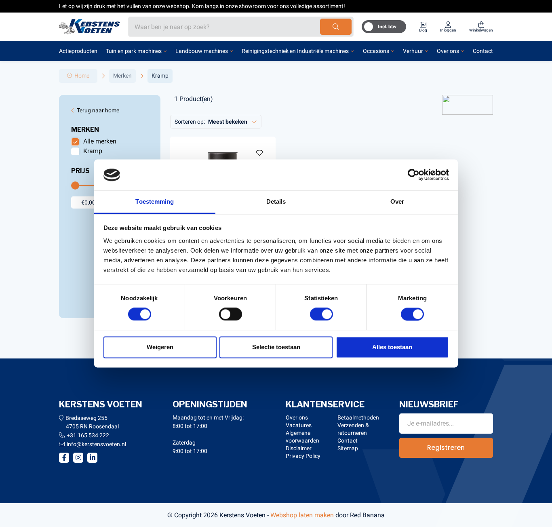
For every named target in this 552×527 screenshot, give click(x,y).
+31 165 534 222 (88, 435)
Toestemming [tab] (154, 201)
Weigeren (160, 347)
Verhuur (413, 51)
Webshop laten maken (302, 515)
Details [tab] (276, 201)
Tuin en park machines (134, 51)
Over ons (448, 51)
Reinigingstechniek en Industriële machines (295, 51)
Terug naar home (98, 110)
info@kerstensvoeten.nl (96, 444)
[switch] (230, 314)
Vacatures (299, 425)
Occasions (376, 51)
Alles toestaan (392, 347)
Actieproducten (78, 51)
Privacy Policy (303, 456)
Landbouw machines (201, 51)
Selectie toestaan (276, 347)
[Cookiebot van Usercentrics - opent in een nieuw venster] (413, 175)
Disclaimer (299, 448)
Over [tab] (397, 201)
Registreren (446, 447)
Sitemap (347, 448)
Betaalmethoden (358, 417)
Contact (483, 51)
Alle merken (99, 141)
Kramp (92, 151)
